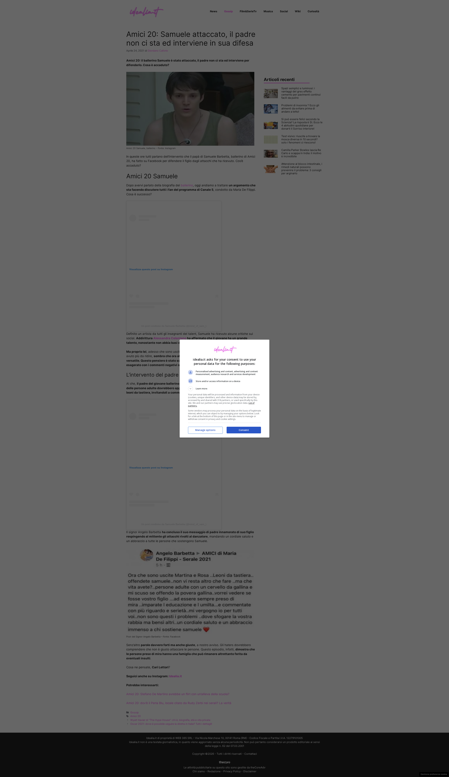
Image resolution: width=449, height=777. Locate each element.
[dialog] (224, 389)
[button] (224, 388)
